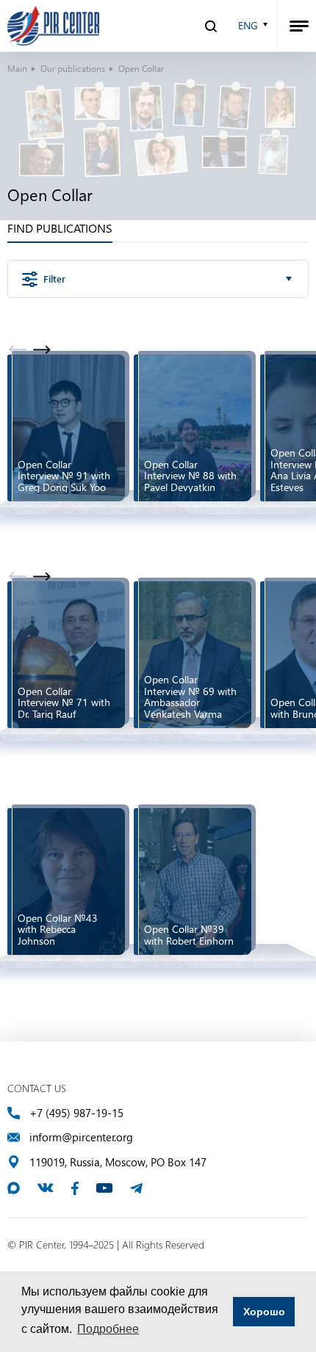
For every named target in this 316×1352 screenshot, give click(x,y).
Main (17, 68)
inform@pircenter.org (81, 1137)
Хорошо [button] (264, 1312)
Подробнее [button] (108, 1329)
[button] (41, 349)
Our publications (72, 68)
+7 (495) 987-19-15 (76, 1113)
